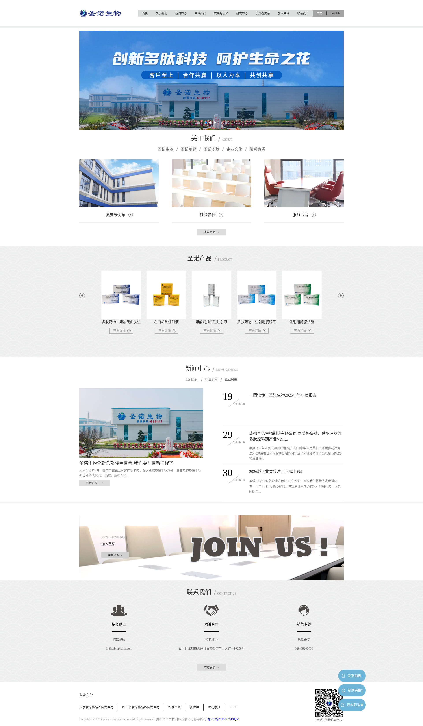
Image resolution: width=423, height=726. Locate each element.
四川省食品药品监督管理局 (140, 707)
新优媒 (194, 707)
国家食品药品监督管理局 (96, 707)
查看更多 (209, 232)
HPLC (233, 707)
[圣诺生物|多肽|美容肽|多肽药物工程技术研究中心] (100, 14)
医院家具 (214, 707)
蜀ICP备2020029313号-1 (223, 719)
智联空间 (174, 707)
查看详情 (119, 330)
